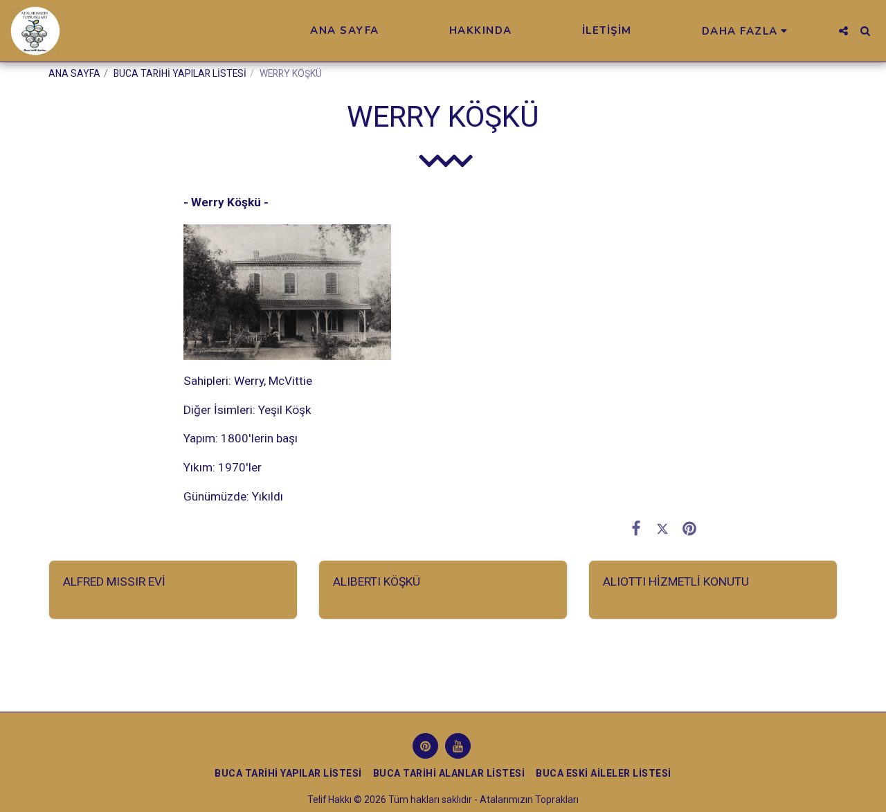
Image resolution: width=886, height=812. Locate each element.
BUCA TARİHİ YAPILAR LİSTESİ (180, 73)
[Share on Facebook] (635, 528)
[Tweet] (662, 528)
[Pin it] (689, 528)
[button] (843, 31)
